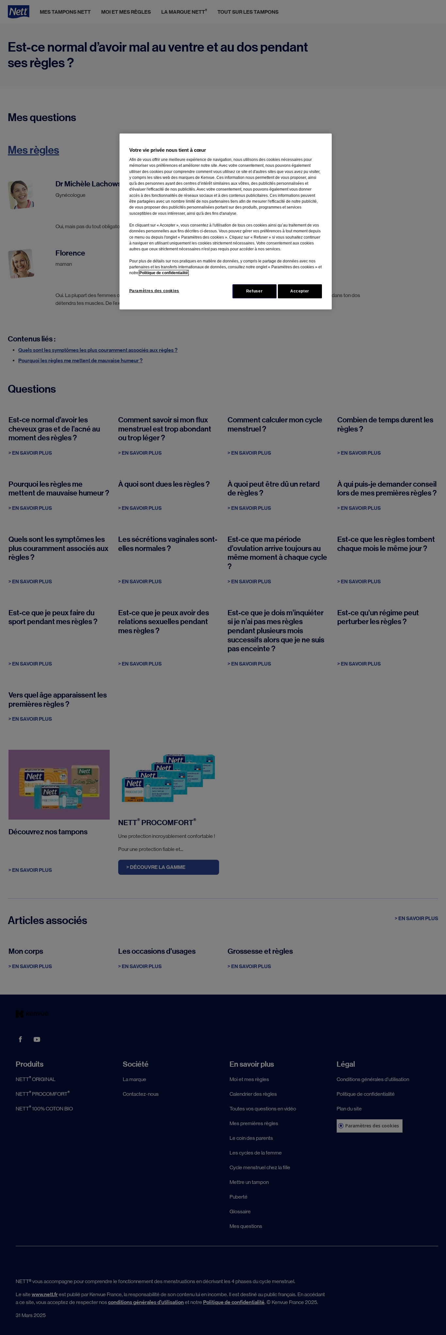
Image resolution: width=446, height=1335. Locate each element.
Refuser (254, 291)
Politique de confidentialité (163, 273)
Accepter (299, 291)
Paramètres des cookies (154, 291)
